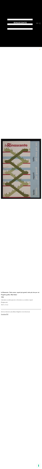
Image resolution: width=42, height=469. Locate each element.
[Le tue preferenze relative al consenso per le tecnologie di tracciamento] (38, 465)
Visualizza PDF (4, 314)
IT (39, 23)
